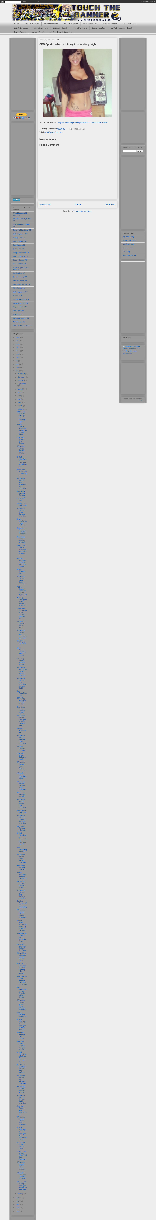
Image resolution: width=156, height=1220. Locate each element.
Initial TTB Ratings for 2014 (21, 493)
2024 (18, 344)
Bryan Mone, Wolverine (22, 811)
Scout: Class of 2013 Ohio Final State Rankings (22, 1155)
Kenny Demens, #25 (21, 571)
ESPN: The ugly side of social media (21, 701)
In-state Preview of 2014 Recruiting (22, 904)
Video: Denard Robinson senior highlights (22, 591)
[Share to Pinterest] (83, 129)
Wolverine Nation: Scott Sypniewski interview (21, 483)
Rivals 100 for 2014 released (21, 868)
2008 (18, 1211)
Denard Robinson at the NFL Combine (21, 531)
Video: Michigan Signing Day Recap (21, 875)
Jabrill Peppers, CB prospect (20, 214)
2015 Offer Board (110, 24)
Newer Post (45, 204)
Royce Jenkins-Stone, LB (22, 230)
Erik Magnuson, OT (20, 234)
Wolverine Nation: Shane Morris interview (21, 914)
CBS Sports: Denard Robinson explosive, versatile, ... (21, 551)
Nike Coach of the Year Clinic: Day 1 (22, 473)
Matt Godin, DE (19, 288)
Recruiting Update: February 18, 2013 (21, 710)
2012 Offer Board (41, 28)
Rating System (20, 32)
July (19, 392)
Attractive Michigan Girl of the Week (22, 776)
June (19, 396)
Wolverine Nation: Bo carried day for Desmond (22, 671)
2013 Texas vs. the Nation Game (21, 1145)
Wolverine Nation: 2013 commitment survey (22, 634)
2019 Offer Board (32, 24)
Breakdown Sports (129, 240)
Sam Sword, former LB (21, 284)
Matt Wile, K (17, 296)
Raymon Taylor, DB (20, 307)
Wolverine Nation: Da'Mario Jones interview (21, 1166)
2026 (18, 337)
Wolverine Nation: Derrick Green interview (21, 450)
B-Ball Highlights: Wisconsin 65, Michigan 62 (22, 839)
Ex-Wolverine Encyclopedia (122, 28)
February (21, 409)
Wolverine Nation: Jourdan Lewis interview (21, 739)
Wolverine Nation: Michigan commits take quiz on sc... (21, 721)
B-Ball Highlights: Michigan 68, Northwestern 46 (22, 1133)
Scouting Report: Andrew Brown (21, 662)
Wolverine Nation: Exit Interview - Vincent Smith (22, 683)
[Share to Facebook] (81, 129)
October (21, 380)
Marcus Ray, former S (21, 299)
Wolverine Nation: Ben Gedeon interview (21, 894)
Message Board (38, 32)
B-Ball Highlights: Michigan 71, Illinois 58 (22, 462)
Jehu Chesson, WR (20, 277)
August (20, 389)
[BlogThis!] (77, 129)
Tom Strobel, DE (19, 245)
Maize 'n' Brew (128, 248)
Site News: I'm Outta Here (21, 643)
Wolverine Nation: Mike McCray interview (21, 859)
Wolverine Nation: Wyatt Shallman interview (21, 1080)
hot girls (58, 132)
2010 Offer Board (80, 28)
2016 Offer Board (90, 24)
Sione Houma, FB (19, 264)
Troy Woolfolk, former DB (21, 225)
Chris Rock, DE (18, 311)
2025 (18, 341)
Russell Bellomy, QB (20, 303)
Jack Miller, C (18, 314)
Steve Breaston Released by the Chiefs (21, 652)
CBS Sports (49, 132)
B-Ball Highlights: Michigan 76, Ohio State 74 (21, 1025)
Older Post (110, 204)
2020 (18, 357)
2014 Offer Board (130, 24)
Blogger (140, 400)
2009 (18, 1208)
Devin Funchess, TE (20, 256)
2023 (18, 347)
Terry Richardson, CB (21, 253)
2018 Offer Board (51, 24)
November (22, 377)
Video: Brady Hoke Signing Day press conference (22, 981)
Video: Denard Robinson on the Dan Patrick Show (22, 429)
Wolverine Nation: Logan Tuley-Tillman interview (21, 1005)
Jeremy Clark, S (18, 238)
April (20, 403)
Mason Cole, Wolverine (21, 504)
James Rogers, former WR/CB (21, 269)
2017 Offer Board (71, 24)
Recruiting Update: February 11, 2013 (21, 884)
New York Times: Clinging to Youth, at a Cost (21, 1045)
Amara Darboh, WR (20, 281)
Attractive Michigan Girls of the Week (21, 947)
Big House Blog (128, 237)
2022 (18, 351)
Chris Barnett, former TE (22, 326)
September (22, 384)
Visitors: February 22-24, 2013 (21, 624)
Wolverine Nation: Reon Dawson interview (21, 512)
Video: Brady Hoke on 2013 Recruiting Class (22, 937)
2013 (17, 371)
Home (16, 24)
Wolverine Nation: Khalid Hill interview (21, 803)
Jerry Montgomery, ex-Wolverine (22, 522)
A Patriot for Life (21, 499)
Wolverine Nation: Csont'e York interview (21, 1121)
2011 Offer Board (60, 28)
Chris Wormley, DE (20, 241)
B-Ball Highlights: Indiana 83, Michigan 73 (21, 1057)
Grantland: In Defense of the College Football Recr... (22, 613)
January (21, 1194)
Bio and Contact (98, 28)
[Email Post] (70, 129)
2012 (17, 1198)
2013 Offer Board (21, 28)
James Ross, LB (18, 249)
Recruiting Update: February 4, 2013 (21, 1089)
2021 (17, 354)
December (21, 374)
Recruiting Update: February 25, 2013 (21, 540)
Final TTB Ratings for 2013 (21, 795)
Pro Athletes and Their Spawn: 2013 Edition (21, 1069)
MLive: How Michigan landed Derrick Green (21, 957)
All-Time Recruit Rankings (60, 32)
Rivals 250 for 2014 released (21, 828)
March (20, 406)
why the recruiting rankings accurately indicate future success (83, 122)
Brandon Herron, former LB (22, 220)
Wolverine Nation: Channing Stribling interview (21, 819)
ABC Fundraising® (127, 353)
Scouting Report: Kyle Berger (20, 440)
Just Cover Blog (128, 244)
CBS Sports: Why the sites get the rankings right (21, 417)
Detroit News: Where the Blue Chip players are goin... (21, 925)
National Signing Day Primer (21, 1035)
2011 (17, 1201)
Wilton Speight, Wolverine (21, 1015)
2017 (17, 361)
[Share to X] (79, 129)
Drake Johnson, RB (20, 260)
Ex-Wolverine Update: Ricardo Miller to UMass (21, 992)
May (19, 399)
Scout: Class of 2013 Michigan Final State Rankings (22, 1186)
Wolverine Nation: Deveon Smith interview (21, 1099)
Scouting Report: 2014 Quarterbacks (22, 1110)
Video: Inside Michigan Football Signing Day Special (22, 969)
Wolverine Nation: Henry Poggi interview (21, 766)
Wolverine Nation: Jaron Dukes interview (21, 580)
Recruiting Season (129, 255)
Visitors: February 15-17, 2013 (21, 748)
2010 (18, 1204)
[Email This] (75, 129)
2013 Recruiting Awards (22, 850)
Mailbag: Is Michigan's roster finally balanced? (22, 602)
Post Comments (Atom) (82, 211)
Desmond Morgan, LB (21, 318)
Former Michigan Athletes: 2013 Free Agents (21, 562)
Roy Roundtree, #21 (22, 693)
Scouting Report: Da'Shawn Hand (21, 756)
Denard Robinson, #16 (22, 731)
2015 (17, 364)
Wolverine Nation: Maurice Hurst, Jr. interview (21, 786)
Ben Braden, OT (19, 273)
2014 (17, 367)
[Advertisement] (22, 73)
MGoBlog (126, 252)
